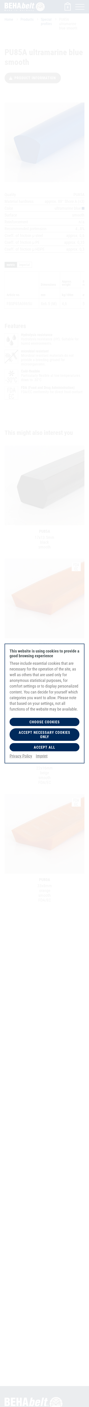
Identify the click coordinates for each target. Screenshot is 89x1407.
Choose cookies (44, 722)
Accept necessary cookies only (44, 734)
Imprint (41, 756)
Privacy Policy (21, 756)
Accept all (44, 747)
